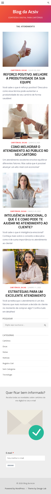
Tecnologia (7, 374)
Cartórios (16, 70)
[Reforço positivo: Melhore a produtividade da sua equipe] (25, 49)
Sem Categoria (9, 369)
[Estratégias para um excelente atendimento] (25, 266)
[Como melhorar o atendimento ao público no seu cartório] (25, 121)
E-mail (9, 453)
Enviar (11, 465)
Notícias (6, 358)
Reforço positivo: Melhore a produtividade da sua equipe (25, 78)
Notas (5, 352)
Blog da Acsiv (25, 12)
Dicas (24, 70)
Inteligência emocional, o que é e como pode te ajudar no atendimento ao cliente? (25, 221)
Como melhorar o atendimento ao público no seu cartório (25, 151)
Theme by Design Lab (37, 488)
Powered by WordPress (15, 488)
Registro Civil (8, 363)
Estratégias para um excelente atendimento (25, 294)
